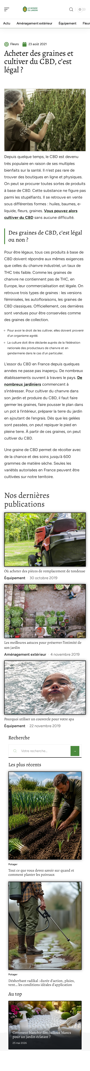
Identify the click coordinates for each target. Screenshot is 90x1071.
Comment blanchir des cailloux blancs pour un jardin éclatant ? (42, 1034)
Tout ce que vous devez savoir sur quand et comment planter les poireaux (41, 872)
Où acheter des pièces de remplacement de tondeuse (44, 571)
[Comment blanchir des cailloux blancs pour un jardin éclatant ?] (45, 1025)
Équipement (14, 578)
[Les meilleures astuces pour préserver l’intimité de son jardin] (45, 611)
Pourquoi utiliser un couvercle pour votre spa (39, 719)
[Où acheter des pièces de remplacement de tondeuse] (45, 539)
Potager (12, 864)
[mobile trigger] (7, 9)
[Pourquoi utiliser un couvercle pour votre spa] (45, 687)
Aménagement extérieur (25, 654)
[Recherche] (71, 9)
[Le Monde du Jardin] (30, 9)
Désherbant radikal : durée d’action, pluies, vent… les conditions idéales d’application (41, 982)
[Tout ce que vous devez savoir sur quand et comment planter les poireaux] (45, 815)
